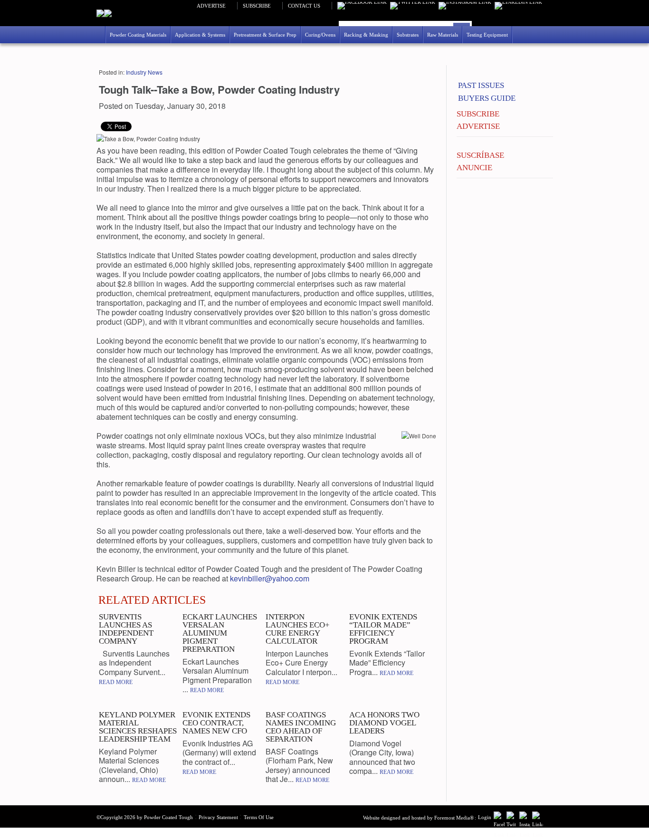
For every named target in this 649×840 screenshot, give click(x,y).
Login (484, 817)
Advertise (211, 6)
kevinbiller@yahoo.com (269, 578)
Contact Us (304, 6)
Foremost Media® (454, 818)
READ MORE (116, 682)
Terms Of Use (259, 817)
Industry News (144, 72)
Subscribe (257, 6)
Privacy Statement (218, 817)
